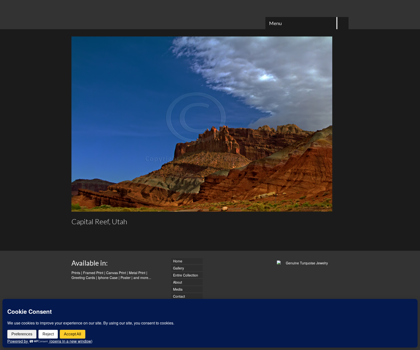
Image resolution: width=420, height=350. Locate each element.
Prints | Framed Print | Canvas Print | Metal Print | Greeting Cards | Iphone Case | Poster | (109, 275)
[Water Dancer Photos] (115, 14)
